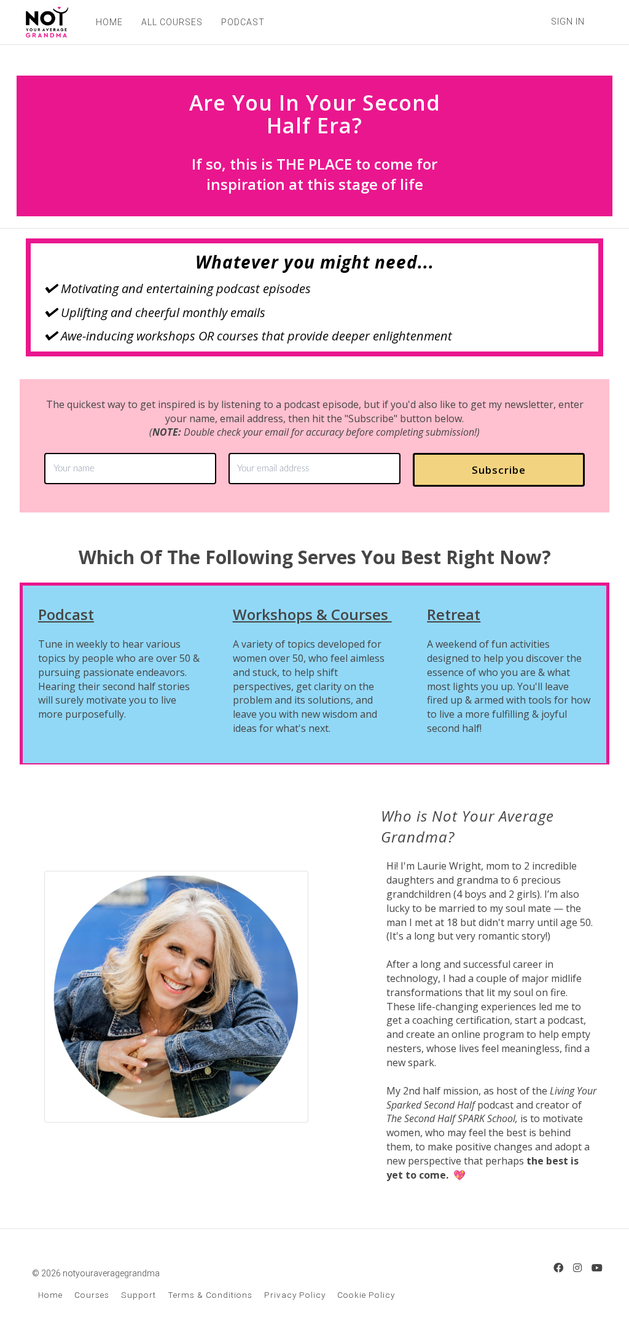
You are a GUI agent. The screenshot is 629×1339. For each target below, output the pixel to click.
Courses (91, 1295)
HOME (109, 22)
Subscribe (499, 470)
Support (138, 1295)
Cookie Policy (366, 1295)
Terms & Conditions (210, 1295)
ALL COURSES (172, 22)
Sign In (568, 21)
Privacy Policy (295, 1295)
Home (50, 1295)
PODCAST (243, 22)
